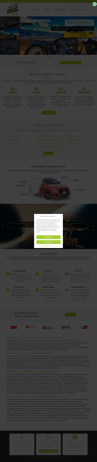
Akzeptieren (48, 237)
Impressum (55, 246)
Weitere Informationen (45, 246)
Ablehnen (48, 242)
